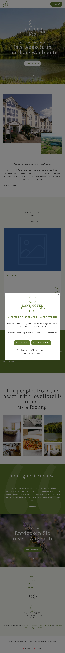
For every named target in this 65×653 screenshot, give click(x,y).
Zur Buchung (22, 343)
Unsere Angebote (41, 343)
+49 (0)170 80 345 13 (32, 353)
